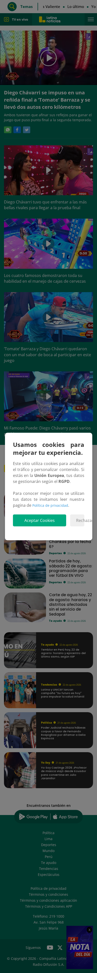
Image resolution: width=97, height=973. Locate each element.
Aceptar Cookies (39, 520)
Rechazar (80, 520)
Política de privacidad (50, 505)
